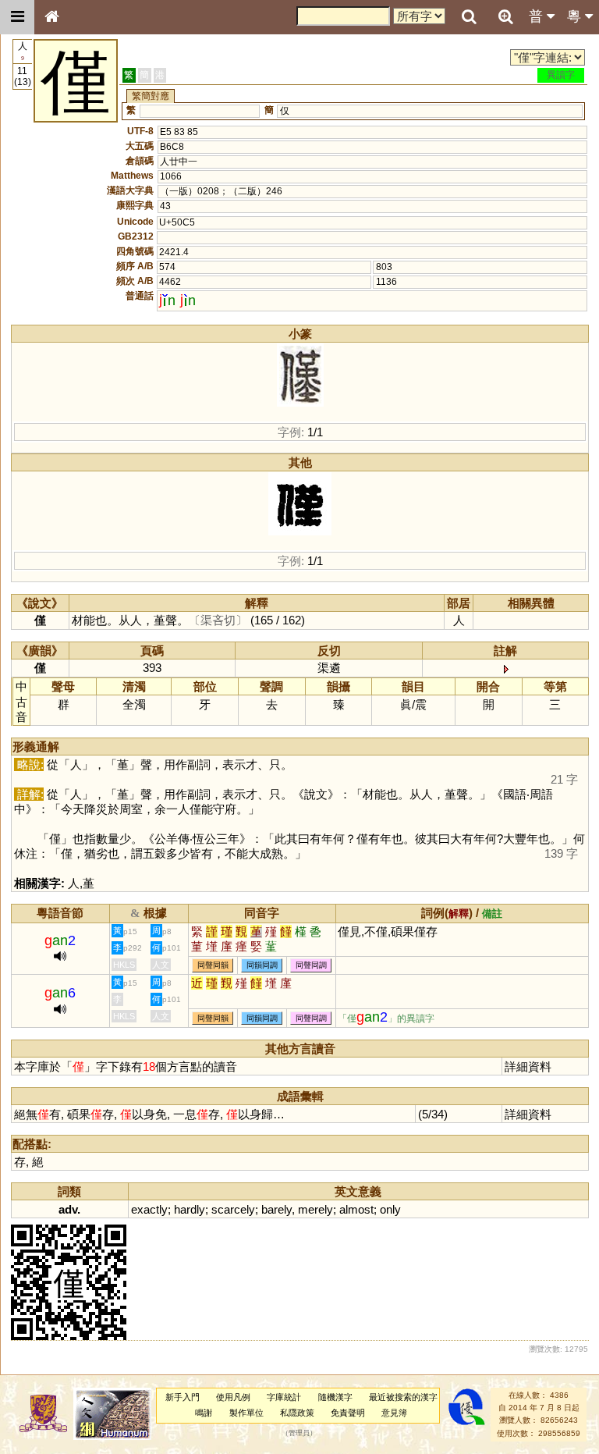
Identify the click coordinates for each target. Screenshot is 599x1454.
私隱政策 (297, 1412)
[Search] (469, 17)
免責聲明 (348, 1412)
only (390, 1209)
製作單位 (246, 1412)
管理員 (299, 1433)
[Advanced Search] (505, 16)
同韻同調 (262, 966)
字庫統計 (284, 1397)
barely (276, 1209)
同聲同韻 (213, 966)
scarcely (233, 1209)
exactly (149, 1209)
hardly (189, 1209)
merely (315, 1209)
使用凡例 (233, 1397)
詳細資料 (528, 1066)
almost (356, 1209)
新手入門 (182, 1397)
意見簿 (394, 1412)
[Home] (51, 17)
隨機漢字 (335, 1397)
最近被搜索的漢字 (403, 1397)
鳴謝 (203, 1412)
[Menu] (17, 17)
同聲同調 (311, 966)
